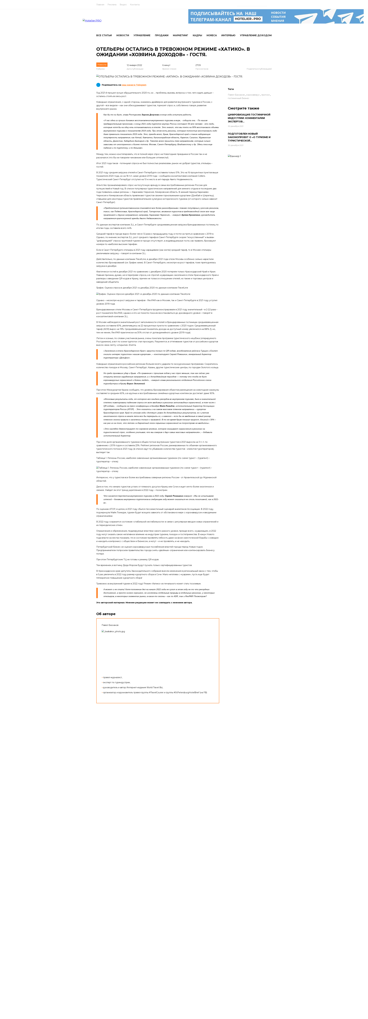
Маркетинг (180, 35)
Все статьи (104, 35)
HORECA (212, 35)
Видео (123, 4)
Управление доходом (256, 35)
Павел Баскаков (236, 95)
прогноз (265, 95)
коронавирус (253, 95)
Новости (122, 35)
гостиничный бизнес (238, 98)
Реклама (112, 4)
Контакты (135, 4)
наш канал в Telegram (134, 85)
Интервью (228, 35)
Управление (142, 35)
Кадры (197, 35)
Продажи (161, 35)
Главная (100, 4)
